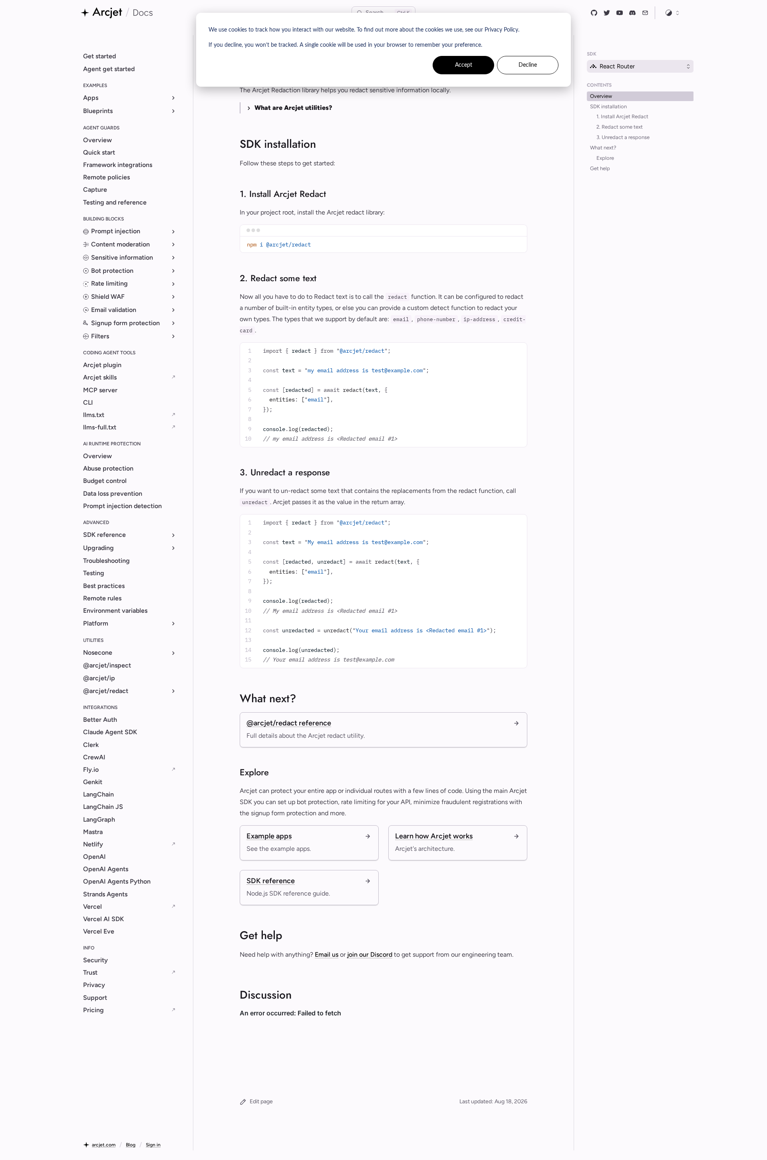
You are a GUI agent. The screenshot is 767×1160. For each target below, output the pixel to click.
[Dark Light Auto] (673, 12)
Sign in (153, 1145)
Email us (326, 954)
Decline (528, 65)
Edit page (261, 1101)
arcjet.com (103, 1145)
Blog (130, 1145)
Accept (463, 65)
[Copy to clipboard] (518, 244)
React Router (617, 66)
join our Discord (369, 954)
